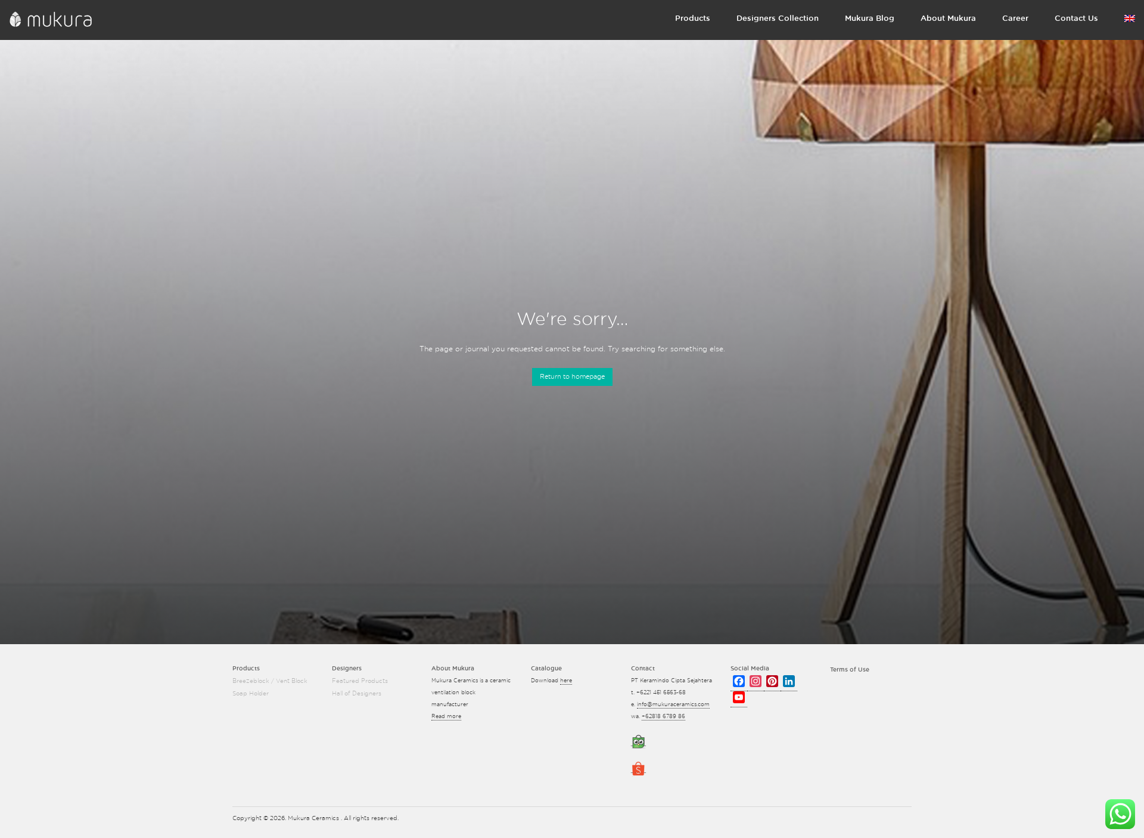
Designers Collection (777, 19)
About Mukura (948, 19)
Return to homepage (572, 376)
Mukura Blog (869, 19)
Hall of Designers (356, 694)
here (566, 681)
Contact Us (1076, 19)
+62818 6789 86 (663, 716)
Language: (1129, 21)
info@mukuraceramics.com (673, 704)
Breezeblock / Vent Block (269, 681)
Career (1015, 19)
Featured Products (360, 681)
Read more (446, 716)
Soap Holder (250, 694)
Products (692, 19)
